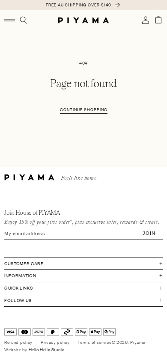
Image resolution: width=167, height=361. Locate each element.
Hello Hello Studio (47, 349)
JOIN (149, 233)
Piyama (137, 342)
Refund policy (18, 342)
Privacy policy (55, 342)
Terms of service (94, 342)
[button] (9, 20)
